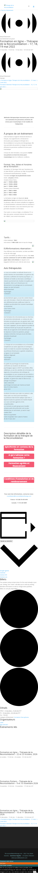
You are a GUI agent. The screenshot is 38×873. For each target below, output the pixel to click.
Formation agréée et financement (19, 464)
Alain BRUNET (4, 725)
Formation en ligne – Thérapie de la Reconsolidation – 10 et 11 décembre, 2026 (17, 812)
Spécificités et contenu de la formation (19, 448)
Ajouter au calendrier (6, 541)
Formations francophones (21, 717)
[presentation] (19, 750)
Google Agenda (4, 571)
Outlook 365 (3, 575)
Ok (34, 872)
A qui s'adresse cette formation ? (19, 456)
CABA (1, 722)
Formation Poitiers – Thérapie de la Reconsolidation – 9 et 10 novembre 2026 (19, 782)
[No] (37, 872)
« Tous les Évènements (6, 10)
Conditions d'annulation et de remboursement (19, 480)
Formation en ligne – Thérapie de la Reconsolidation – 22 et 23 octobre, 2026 (18, 753)
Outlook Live (3, 577)
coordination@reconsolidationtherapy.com (19, 496)
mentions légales (15, 856)
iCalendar (2, 573)
